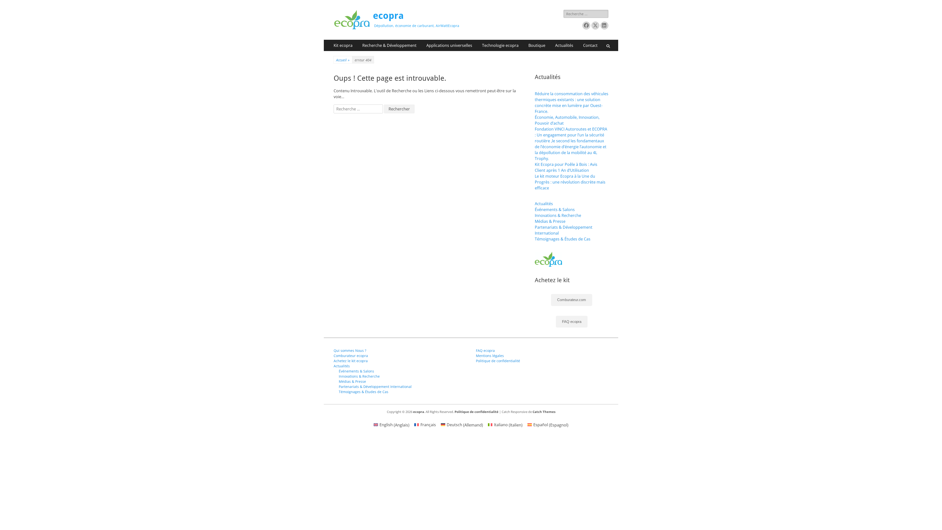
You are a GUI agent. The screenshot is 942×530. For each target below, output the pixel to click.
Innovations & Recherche (558, 215)
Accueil (343, 60)
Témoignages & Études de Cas (562, 239)
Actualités (564, 45)
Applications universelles (449, 45)
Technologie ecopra (500, 45)
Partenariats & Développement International (375, 386)
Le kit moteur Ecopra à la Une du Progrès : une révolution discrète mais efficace (570, 182)
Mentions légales (490, 355)
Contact (590, 45)
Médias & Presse (550, 221)
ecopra (388, 15)
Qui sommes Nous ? (350, 350)
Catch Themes (544, 412)
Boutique (536, 45)
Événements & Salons (555, 209)
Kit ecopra (343, 45)
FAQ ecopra (571, 321)
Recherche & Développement (389, 45)
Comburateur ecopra (351, 355)
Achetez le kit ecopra (351, 360)
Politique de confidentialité (498, 360)
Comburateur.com (571, 300)
